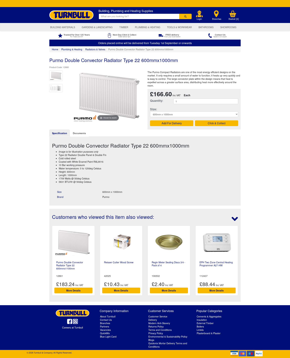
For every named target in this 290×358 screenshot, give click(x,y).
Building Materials (62, 27)
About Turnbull (107, 316)
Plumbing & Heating (147, 27)
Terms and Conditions (160, 330)
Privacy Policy (155, 333)
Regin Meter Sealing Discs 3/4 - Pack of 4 (168, 264)
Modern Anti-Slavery (159, 323)
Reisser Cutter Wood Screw (118, 262)
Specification (59, 133)
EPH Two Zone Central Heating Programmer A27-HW (216, 264)
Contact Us (106, 319)
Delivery (152, 319)
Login (199, 18)
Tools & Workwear (179, 27)
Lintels (200, 330)
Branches (216, 18)
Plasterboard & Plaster (209, 333)
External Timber (205, 323)
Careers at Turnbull (72, 327)
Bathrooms (206, 27)
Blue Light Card (108, 336)
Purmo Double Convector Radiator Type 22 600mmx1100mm (69, 265)
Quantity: (156, 101)
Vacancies (105, 330)
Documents (79, 133)
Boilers (200, 326)
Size (59, 192)
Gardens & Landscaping (97, 27)
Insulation (202, 319)
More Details (73, 290)
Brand (60, 197)
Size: (153, 109)
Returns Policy (156, 326)
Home (55, 49)
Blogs (151, 340)
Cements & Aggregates (209, 316)
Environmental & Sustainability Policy (167, 336)
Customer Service (157, 316)
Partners (104, 326)
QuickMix (105, 333)
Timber (123, 27)
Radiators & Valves (95, 49)
